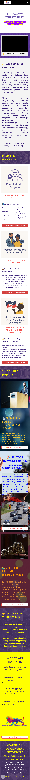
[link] (15, 45)
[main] (15, 15)
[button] (2, 2)
